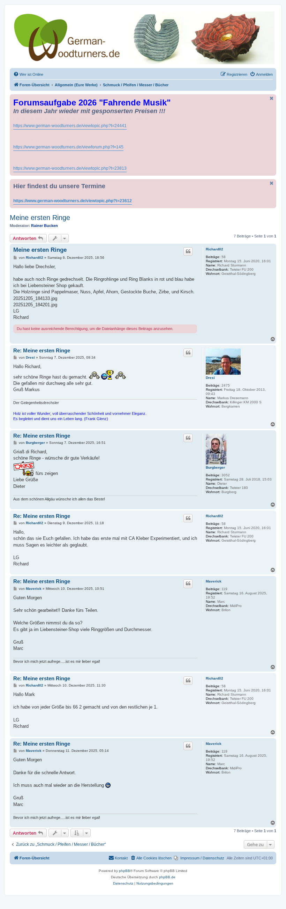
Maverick (213, 581)
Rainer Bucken (44, 225)
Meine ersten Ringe (40, 217)
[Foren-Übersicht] (143, 38)
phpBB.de (167, 877)
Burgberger (215, 467)
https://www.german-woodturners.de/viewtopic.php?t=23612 (72, 200)
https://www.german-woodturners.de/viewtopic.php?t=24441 (70, 125)
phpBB (124, 871)
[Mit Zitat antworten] (188, 251)
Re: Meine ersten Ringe (41, 350)
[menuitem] (28, 74)
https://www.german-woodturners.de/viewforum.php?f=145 (68, 147)
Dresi (210, 378)
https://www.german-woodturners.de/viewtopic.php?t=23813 (70, 168)
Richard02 (214, 249)
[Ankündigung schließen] (272, 98)
